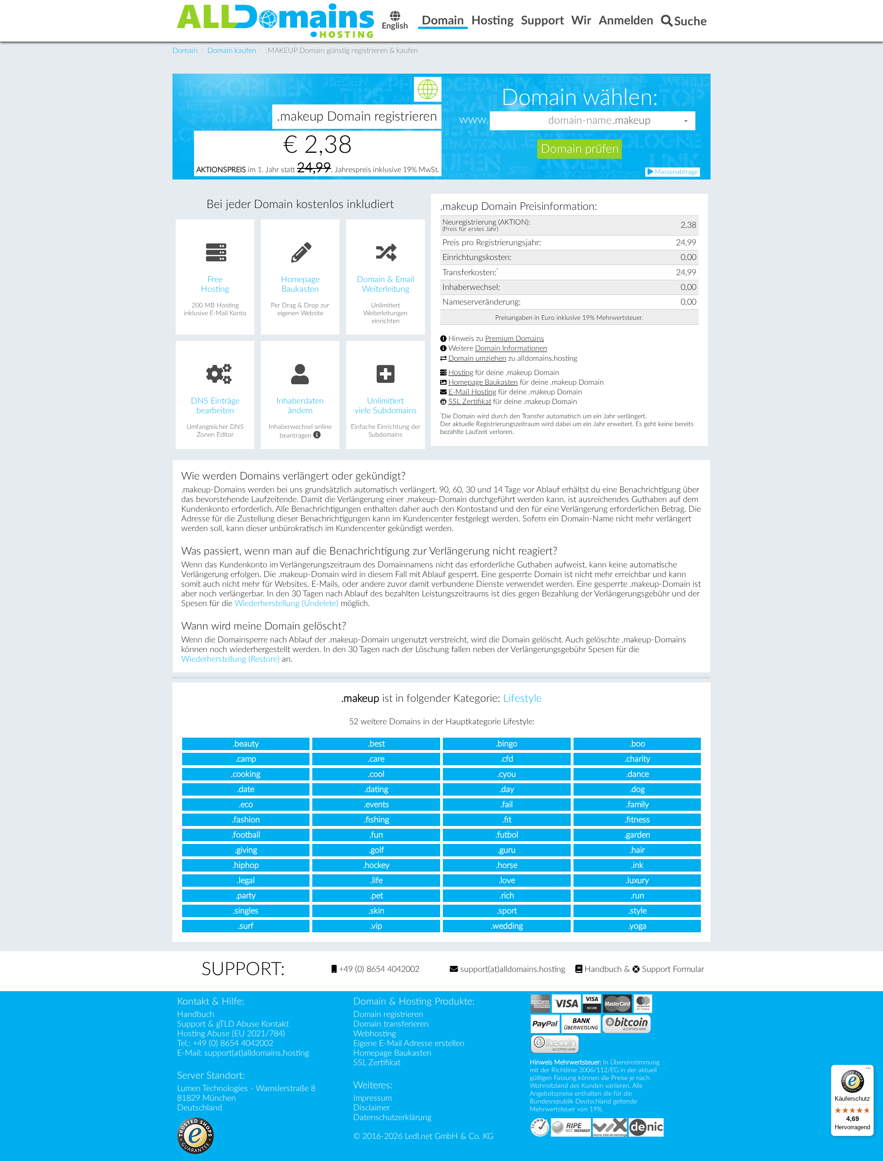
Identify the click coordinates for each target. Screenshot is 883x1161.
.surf (245, 926)
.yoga (637, 926)
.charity (637, 759)
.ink (637, 865)
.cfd (506, 759)
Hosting (460, 372)
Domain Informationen (511, 348)
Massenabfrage (675, 172)
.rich (506, 896)
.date (245, 789)
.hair (637, 850)
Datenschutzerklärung (392, 1117)
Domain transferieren (391, 1024)
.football (245, 835)
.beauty (246, 744)
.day (506, 789)
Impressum (372, 1098)
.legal (246, 880)
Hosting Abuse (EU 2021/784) (231, 1034)
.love (507, 880)
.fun (376, 835)
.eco (246, 805)
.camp (245, 759)
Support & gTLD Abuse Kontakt (233, 1024)
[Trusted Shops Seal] (195, 1135)
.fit (506, 820)
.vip (376, 926)
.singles (245, 911)
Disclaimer (371, 1108)
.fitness (637, 820)
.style (637, 911)
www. (474, 120)
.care (376, 759)
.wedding (507, 926)
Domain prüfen (580, 149)
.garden (637, 835)
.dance (637, 774)
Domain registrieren (388, 1014)
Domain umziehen (477, 358)
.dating (376, 789)
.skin (376, 911)
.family (637, 805)
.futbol (506, 835)
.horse (506, 865)
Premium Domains (514, 338)
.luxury (637, 880)
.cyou (506, 774)
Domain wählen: (579, 97)
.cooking (245, 774)
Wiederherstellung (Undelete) (286, 603)
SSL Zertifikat (469, 401)
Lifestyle (522, 698)
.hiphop (245, 865)
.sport (507, 911)
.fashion (246, 820)
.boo (637, 744)
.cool (376, 774)
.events (376, 805)
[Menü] (868, 1070)
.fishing (376, 820)
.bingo (506, 744)
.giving (246, 850)
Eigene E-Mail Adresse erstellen (408, 1043)
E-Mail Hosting (472, 392)
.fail (506, 805)
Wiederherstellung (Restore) (230, 659)
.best (376, 744)
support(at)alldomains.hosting (511, 969)
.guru (507, 850)
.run (637, 896)
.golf (376, 850)
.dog (637, 789)
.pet (376, 896)
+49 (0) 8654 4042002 (378, 969)
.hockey (376, 865)
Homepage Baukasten (483, 382)
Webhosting (374, 1034)
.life (376, 880)
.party (245, 896)
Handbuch (602, 969)
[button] (686, 120)
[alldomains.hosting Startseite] (275, 20)
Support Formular (672, 969)
